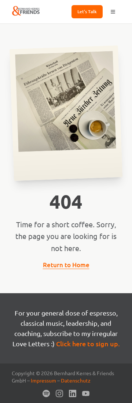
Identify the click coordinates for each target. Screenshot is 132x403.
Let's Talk (87, 11)
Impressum (43, 380)
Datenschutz (76, 380)
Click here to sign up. (88, 343)
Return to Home (66, 265)
